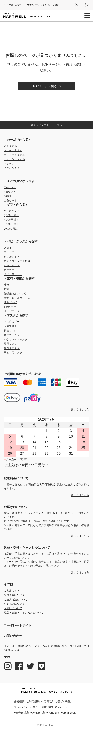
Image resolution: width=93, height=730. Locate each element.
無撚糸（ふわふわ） (16, 293)
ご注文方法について (16, 599)
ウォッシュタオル (14, 159)
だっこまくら (12, 265)
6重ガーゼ (10, 306)
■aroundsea (68, 712)
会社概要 (19, 701)
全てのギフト (12, 210)
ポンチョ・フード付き (17, 260)
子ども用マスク (13, 352)
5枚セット (10, 191)
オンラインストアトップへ (46, 125)
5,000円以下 (11, 224)
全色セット (10, 200)
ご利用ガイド (12, 590)
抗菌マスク (10, 330)
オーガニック (12, 311)
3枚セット (10, 187)
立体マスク (10, 326)
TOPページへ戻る (44, 86)
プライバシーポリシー (27, 707)
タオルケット (12, 256)
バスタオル (10, 146)
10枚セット (11, 196)
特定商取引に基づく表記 (56, 701)
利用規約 (47, 707)
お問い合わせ (13, 635)
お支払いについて (14, 603)
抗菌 (6, 289)
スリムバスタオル (14, 154)
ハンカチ (9, 163)
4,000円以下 (11, 219)
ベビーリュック (13, 274)
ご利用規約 (33, 701)
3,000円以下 (11, 215)
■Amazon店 (37, 712)
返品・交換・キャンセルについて (24, 612)
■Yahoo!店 (52, 712)
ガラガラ (9, 269)
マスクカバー (12, 321)
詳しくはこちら (80, 409)
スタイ (8, 247)
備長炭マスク (12, 348)
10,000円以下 (12, 228)
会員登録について (14, 594)
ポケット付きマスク (16, 339)
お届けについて (13, 608)
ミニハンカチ (12, 168)
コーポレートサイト (18, 625)
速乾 (6, 284)
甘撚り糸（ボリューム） (18, 298)
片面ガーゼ (10, 302)
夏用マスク (10, 343)
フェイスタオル (13, 150)
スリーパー (10, 252)
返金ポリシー (62, 707)
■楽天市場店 (21, 712)
